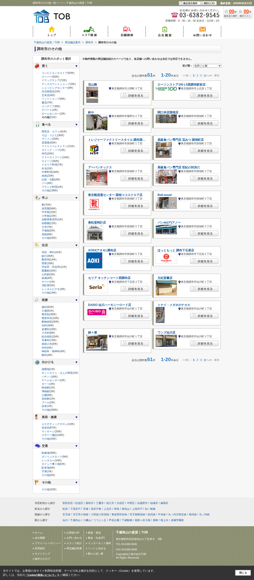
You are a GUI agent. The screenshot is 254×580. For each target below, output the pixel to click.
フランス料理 (49, 186)
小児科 (45, 332)
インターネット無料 (99, 543)
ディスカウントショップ (56, 84)
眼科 (44, 355)
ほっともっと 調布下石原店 (176, 250)
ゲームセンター (51, 380)
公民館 (45, 274)
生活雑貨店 (48, 91)
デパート (47, 109)
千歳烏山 (75, 520)
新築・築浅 (94, 532)
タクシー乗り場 (51, 463)
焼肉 (44, 175)
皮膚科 (45, 329)
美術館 (45, 398)
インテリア (48, 106)
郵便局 (45, 259)
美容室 (45, 427)
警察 (44, 263)
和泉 (116, 508)
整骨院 (45, 314)
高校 (44, 234)
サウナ (45, 281)
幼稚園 (45, 223)
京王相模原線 (137, 514)
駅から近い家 (95, 553)
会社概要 (40, 537)
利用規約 (40, 548)
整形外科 (47, 318)
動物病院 (47, 321)
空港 (44, 471)
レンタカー (48, 460)
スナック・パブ (51, 149)
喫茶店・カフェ (51, 131)
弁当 (44, 168)
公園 (44, 395)
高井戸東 (96, 508)
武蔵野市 (142, 503)
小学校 (45, 215)
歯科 (44, 306)
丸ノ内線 (204, 514)
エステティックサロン (54, 424)
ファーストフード (52, 157)
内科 (44, 325)
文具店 (45, 95)
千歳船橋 (127, 520)
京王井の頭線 (80, 514)
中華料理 (47, 172)
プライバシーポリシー (48, 543)
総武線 (151, 514)
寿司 (44, 153)
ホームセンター (51, 113)
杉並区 (79, 503)
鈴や (91, 112)
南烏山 (126, 508)
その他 (45, 190)
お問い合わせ (74, 537)
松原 (65, 508)
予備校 (45, 230)
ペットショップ (51, 98)
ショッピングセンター (54, 87)
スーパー (47, 76)
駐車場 (45, 467)
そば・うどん (49, 135)
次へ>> (208, 75)
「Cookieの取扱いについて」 (41, 575)
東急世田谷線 (119, 514)
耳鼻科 (45, 340)
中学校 (45, 212)
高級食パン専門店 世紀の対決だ (179, 167)
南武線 (193, 514)
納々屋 (92, 332)
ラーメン (47, 138)
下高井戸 (75, 508)
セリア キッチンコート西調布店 (109, 277)
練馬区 (164, 503)
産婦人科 (47, 343)
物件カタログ (42, 558)
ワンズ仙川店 (166, 332)
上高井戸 (137, 508)
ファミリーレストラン (54, 146)
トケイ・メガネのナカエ (174, 304)
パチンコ (47, 376)
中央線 (162, 514)
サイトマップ (42, 553)
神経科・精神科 (51, 351)
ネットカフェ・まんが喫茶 (57, 372)
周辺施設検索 (74, 548)
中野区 (131, 503)
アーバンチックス (100, 167)
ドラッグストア (51, 80)
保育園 (45, 208)
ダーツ (45, 383)
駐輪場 (45, 452)
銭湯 (44, 278)
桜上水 (164, 520)
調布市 (89, 503)
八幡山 (87, 520)
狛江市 (110, 503)
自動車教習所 (49, 219)
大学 (44, 226)
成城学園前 (177, 520)
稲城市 (154, 503)
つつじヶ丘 (99, 520)
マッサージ (48, 431)
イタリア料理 (49, 164)
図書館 (45, 270)
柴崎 (155, 520)
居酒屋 (45, 142)
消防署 (45, 285)
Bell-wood (165, 195)
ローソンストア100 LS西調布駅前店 (182, 84)
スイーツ (47, 161)
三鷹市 (100, 503)
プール (45, 402)
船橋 (152, 508)
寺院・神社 (48, 252)
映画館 (45, 387)
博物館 (45, 391)
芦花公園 (114, 520)
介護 (44, 310)
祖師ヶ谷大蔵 (142, 520)
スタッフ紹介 (74, 543)
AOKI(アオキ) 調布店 (102, 250)
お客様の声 (72, 532)
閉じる (243, 572)
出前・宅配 (48, 179)
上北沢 (108, 508)
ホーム (38, 532)
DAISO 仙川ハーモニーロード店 (109, 304)
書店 (44, 102)
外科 (44, 347)
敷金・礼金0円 (96, 537)
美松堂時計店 (97, 222)
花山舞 (92, 84)
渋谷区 (120, 503)
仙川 (65, 520)
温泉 (44, 406)
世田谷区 (68, 503)
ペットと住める (97, 548)
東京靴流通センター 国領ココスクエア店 (115, 195)
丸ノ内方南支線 (177, 514)
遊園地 (45, 369)
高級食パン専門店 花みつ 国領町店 (181, 139)
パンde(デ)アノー (169, 222)
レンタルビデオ (51, 289)
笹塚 (85, 508)
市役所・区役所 (51, 266)
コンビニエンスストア (54, 72)
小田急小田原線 (100, 514)
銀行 (44, 255)
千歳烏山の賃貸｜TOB (132, 532)
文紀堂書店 (165, 277)
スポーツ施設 (49, 435)
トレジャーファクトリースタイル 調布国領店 (118, 139)
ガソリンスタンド (52, 456)
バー (44, 183)
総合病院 (47, 336)
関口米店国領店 (168, 112)
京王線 (66, 514)
